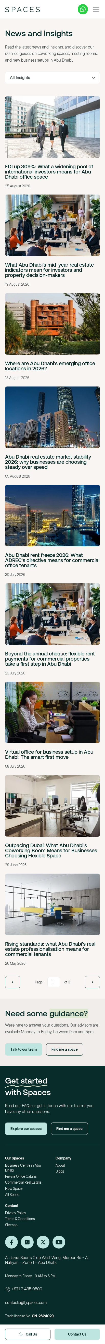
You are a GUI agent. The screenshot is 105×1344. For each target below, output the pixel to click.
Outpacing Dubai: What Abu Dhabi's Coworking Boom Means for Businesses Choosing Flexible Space (51, 850)
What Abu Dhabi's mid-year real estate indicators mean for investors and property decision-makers (49, 270)
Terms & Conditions (20, 1218)
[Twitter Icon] (58, 1242)
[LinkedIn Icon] (11, 1242)
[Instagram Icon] (27, 1242)
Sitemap (11, 1225)
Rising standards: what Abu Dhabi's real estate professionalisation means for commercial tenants (50, 949)
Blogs (60, 1171)
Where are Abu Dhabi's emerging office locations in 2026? (50, 365)
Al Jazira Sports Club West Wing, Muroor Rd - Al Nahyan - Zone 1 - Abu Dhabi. (46, 1260)
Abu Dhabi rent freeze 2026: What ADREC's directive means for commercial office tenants (52, 560)
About (60, 1165)
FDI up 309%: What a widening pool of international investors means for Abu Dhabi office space (49, 171)
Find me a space (64, 1049)
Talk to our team (23, 1049)
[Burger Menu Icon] (96, 9)
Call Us (31, 1334)
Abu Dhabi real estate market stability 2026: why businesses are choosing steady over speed (48, 462)
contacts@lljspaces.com (26, 1302)
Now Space (13, 1188)
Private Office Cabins (21, 1176)
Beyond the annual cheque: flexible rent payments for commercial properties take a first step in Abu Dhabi (50, 659)
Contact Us (77, 1334)
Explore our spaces (26, 1128)
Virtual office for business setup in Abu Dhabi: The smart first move (49, 754)
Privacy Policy (15, 1213)
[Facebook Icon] (43, 1242)
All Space (12, 1194)
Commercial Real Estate (23, 1182)
